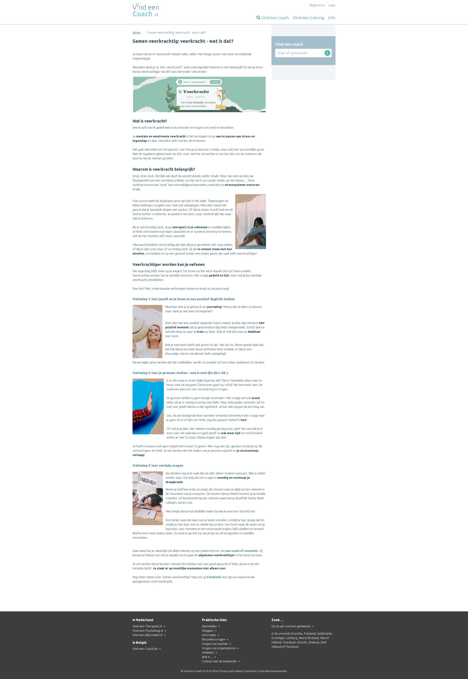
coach (275, 17)
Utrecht (302, 642)
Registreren (317, 5)
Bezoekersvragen (213, 639)
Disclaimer (251, 671)
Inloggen (207, 630)
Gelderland (324, 633)
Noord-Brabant (309, 638)
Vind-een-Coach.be (145, 648)
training (308, 17)
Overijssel (289, 642)
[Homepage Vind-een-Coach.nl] (165, 10)
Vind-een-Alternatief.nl (148, 635)
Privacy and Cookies (231, 671)
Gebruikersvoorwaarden (273, 671)
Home (136, 32)
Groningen (278, 638)
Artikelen (208, 652)
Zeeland (313, 642)
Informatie (209, 635)
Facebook (214, 577)
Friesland (310, 633)
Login (332, 5)
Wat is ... (207, 657)
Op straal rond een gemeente (290, 626)
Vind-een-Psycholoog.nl (148, 630)
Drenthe (296, 633)
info (331, 17)
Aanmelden (209, 626)
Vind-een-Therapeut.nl (147, 626)
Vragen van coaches (215, 643)
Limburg (291, 638)
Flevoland (292, 646)
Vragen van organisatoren (219, 648)
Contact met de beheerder (219, 661)
